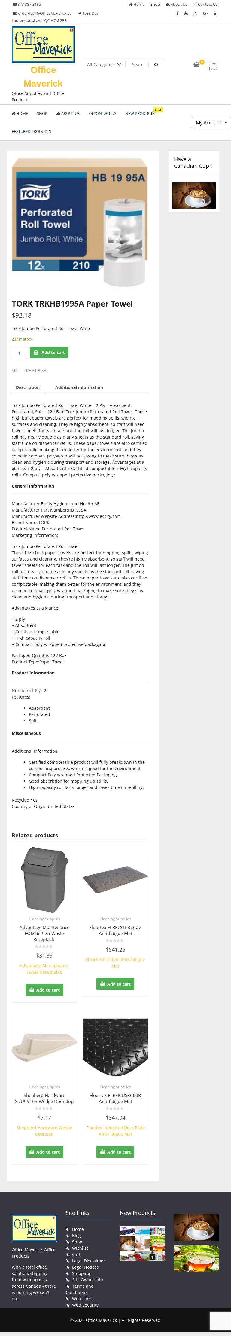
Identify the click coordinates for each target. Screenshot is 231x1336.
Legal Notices (85, 1267)
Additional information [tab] (79, 387)
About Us (178, 4)
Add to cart (53, 352)
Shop (155, 4)
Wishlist (80, 1248)
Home (138, 4)
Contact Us (207, 4)
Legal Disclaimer (88, 1261)
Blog (76, 1235)
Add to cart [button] (48, 990)
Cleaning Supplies (44, 919)
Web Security (85, 1305)
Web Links (82, 1298)
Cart (76, 1254)
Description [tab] (28, 387)
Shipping (81, 1273)
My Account (209, 122)
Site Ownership (87, 1279)
